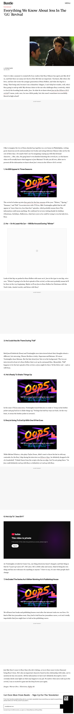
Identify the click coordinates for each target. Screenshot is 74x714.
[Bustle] (8, 3)
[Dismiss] (71, 697)
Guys (48, 457)
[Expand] (65, 697)
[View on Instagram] (37, 251)
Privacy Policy (39, 709)
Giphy (30, 687)
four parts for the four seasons (34, 202)
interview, (18, 408)
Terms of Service (30, 709)
